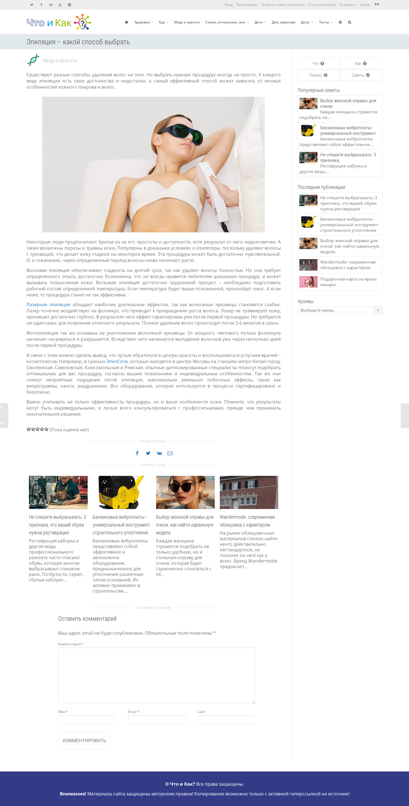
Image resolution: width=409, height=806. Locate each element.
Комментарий (71, 644)
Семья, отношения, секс (225, 22)
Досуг (305, 22)
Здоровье (142, 22)
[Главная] (126, 22)
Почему (316, 75)
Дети (259, 22)
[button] (32, 541)
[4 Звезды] (42, 429)
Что (315, 63)
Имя (63, 711)
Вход (229, 4)
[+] (58, 492)
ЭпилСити (117, 361)
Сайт (202, 711)
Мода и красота (187, 22)
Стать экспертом (322, 4)
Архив (365, 4)
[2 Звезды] (33, 429)
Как (358, 63)
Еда (162, 22)
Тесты (324, 22)
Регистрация (247, 4)
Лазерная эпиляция (48, 304)
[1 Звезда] (28, 429)
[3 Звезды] (37, 429)
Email (133, 711)
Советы (358, 75)
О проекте (348, 4)
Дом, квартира (283, 22)
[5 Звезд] (46, 429)
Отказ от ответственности (283, 4)
